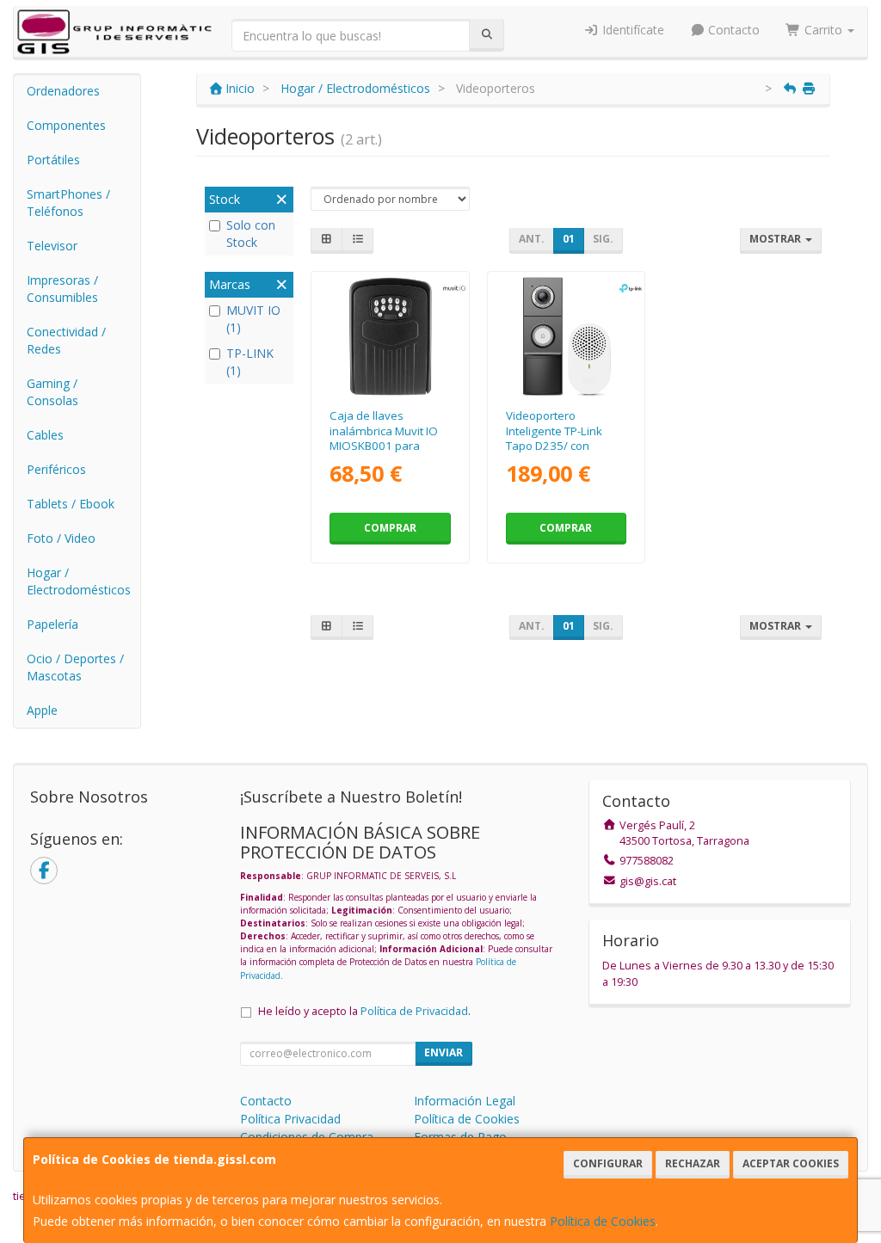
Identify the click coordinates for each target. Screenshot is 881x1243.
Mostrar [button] (776, 238)
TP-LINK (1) (250, 361)
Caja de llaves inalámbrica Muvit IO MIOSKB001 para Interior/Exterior (384, 438)
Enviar (443, 1052)
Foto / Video (61, 538)
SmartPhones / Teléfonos (68, 202)
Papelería (52, 624)
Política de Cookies (603, 1221)
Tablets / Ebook (70, 503)
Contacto (732, 30)
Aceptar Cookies (790, 1163)
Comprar (390, 527)
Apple (42, 710)
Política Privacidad (290, 1119)
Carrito (823, 30)
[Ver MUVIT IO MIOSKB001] (390, 337)
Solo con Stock (250, 233)
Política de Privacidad (414, 1011)
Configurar (608, 1163)
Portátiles (53, 159)
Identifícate (631, 30)
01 (569, 238)
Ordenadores (63, 91)
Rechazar (692, 1163)
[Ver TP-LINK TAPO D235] (565, 337)
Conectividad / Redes (66, 340)
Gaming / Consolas (52, 392)
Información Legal (464, 1100)
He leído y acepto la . (364, 1011)
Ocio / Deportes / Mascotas (75, 667)
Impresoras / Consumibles (62, 288)
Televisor (52, 245)
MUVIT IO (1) (253, 318)
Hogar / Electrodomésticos (79, 581)
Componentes (66, 125)
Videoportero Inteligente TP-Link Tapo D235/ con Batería (554, 438)
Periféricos (56, 469)
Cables (45, 435)
